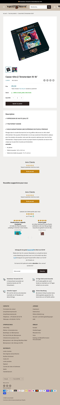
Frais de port (22, 88)
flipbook (5, 364)
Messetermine (37, 332)
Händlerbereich (7, 371)
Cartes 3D (6, 359)
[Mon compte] (54, 7)
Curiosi (8, 80)
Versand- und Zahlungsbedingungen (43, 316)
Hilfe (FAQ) (6, 327)
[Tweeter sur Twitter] (50, 80)
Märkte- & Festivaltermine (10, 330)
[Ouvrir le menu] (4, 7)
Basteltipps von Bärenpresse (11, 332)
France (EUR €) (16, 379)
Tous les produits (12, 13)
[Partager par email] (53, 80)
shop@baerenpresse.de (9, 314)
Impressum (36, 309)
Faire (34, 335)
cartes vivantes (7, 351)
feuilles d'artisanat (8, 356)
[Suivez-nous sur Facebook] (4, 386)
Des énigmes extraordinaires (11, 353)
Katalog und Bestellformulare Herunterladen (41, 338)
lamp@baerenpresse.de (10, 311)
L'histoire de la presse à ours (11, 338)
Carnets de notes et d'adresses (11, 366)
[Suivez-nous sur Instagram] (7, 386)
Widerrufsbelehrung (38, 314)
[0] (58, 7)
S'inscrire (42, 271)
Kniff (15, 257)
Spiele (5, 369)
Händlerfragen (37, 330)
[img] (30, 214)
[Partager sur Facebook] (44, 80)
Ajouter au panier (17, 103)
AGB (34, 319)
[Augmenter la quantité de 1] (21, 97)
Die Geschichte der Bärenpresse (12, 335)
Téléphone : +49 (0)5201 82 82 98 (12, 316)
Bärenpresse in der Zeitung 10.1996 (13, 343)
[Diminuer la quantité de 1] (13, 97)
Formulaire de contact (9, 309)
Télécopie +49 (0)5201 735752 (11, 319)
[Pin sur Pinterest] (47, 80)
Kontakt (35, 327)
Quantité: (8, 97)
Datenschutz (36, 311)
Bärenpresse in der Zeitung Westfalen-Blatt (15, 340)
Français (6, 379)
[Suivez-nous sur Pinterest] (10, 386)
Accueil (5, 13)
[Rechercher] (49, 7)
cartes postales (7, 361)
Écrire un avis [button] (30, 171)
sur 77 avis (29, 216)
